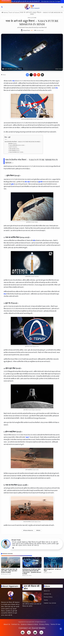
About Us (47, 591)
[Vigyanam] (32, 6)
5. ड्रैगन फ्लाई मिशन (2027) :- (14, 150)
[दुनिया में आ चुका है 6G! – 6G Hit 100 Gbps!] (53, 562)
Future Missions (28, 530)
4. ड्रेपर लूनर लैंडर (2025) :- (14, 148)
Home (5, 12)
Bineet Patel (26, 30)
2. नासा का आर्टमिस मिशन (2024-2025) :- (16, 145)
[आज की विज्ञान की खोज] (31, 597)
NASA (38, 530)
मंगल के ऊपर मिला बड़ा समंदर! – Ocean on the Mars (26, 1)
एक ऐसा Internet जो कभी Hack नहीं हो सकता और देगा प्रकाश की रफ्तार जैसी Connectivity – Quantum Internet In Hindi (31, 571)
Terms (46, 600)
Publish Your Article (50, 603)
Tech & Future (14, 12)
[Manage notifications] (60, 628)
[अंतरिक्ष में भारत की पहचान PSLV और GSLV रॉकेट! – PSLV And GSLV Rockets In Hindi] (10, 562)
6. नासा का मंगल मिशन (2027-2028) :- (16, 152)
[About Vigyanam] (10, 595)
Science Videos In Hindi (29, 624)
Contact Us (47, 594)
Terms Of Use (55, 624)
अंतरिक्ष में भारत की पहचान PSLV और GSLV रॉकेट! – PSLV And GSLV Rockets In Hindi (9, 571)
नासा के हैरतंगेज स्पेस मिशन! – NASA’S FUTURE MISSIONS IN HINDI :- (23, 141)
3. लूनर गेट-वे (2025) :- (13, 147)
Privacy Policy (48, 597)
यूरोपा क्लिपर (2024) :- (12, 143)
